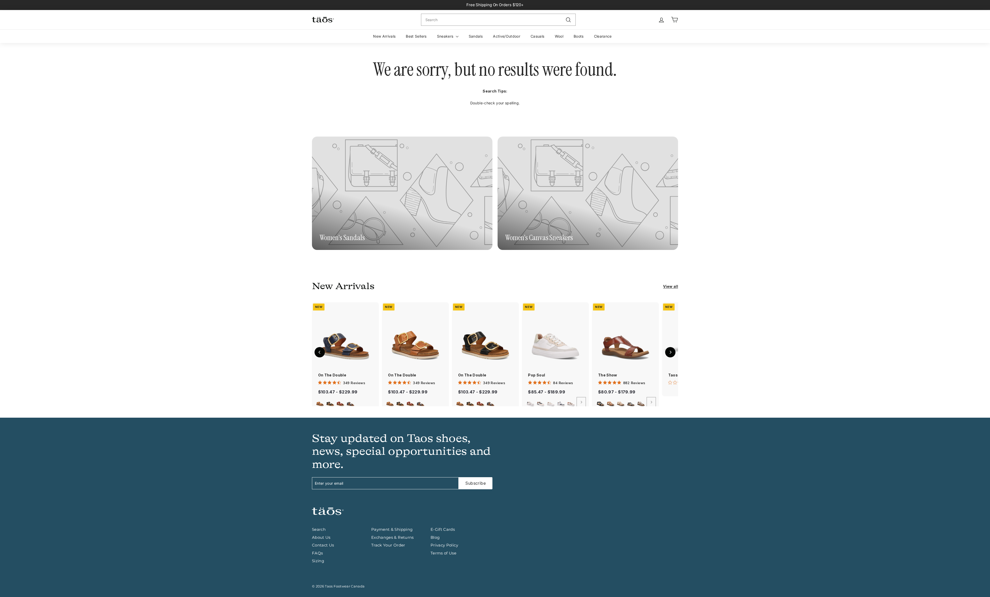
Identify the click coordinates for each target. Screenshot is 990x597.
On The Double (332, 375)
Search (319, 529)
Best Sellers (416, 36)
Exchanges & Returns (392, 537)
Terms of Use (443, 553)
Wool (559, 36)
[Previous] (320, 352)
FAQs (317, 553)
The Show (607, 375)
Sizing (318, 560)
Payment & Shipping (391, 529)
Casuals (537, 36)
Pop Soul (536, 375)
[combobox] (498, 20)
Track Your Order (388, 545)
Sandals (476, 36)
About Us (321, 537)
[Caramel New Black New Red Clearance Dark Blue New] (345, 402)
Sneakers (446, 36)
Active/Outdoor (506, 36)
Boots (579, 36)
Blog (435, 537)
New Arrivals (384, 36)
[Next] (581, 402)
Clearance (603, 36)
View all (670, 286)
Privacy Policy (444, 545)
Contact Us (323, 545)
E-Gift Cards (443, 529)
